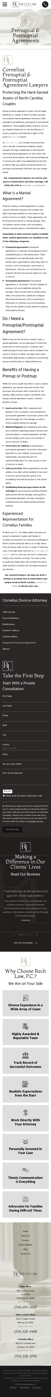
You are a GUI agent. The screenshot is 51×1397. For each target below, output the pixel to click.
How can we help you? (13, 773)
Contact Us (25, 1254)
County (6, 745)
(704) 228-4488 (25, 1331)
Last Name (7, 706)
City (4, 735)
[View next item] (36, 935)
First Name (7, 696)
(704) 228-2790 (25, 1356)
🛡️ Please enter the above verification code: (22, 796)
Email (5, 725)
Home (25, 1231)
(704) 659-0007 (25, 1307)
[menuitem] (25, 612)
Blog (25, 1249)
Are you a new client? (12, 764)
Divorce (25, 1240)
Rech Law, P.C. (11, 142)
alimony (37, 551)
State (5, 754)
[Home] (25, 4)
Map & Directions (25, 1302)
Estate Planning (25, 1245)
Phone (5, 716)
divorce (14, 137)
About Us (25, 1236)
